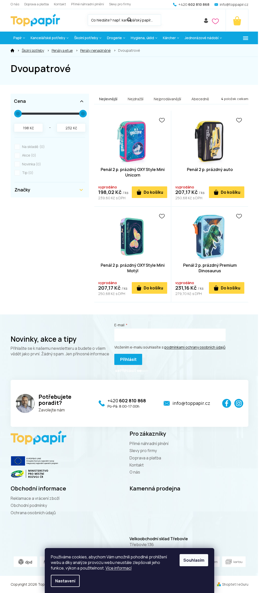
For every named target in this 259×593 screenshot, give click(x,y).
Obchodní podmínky (29, 505)
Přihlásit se (126, 361)
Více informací (118, 568)
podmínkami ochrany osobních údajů (194, 347)
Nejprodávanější (167, 98)
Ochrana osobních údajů (33, 512)
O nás (15, 4)
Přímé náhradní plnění (87, 4)
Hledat (166, 19)
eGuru (243, 584)
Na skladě (32, 146)
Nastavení (65, 581)
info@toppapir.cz (191, 403)
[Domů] (12, 50)
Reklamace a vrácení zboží (35, 498)
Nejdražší (135, 98)
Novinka (30, 164)
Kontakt (60, 4)
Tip (27, 172)
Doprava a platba (36, 4)
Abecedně (200, 98)
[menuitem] (19, 38)
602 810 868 (126, 401)
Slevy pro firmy (120, 4)
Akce (28, 155)
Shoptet (229, 584)
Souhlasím (193, 560)
